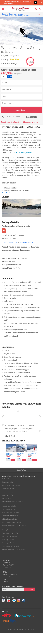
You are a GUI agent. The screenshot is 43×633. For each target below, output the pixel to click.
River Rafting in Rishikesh (10, 546)
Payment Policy (26, 242)
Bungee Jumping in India (10, 492)
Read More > (6, 193)
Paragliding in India (8, 489)
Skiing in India (6, 498)
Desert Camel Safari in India (11, 522)
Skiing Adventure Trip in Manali (21, 454)
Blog (4, 579)
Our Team (6, 563)
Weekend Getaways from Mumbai (13, 549)
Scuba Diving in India (9, 506)
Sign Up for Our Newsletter (12, 586)
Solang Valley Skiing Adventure (31, 454)
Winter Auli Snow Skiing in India (17, 16)
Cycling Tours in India (9, 530)
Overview (6, 127)
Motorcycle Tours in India (10, 512)
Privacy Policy (8, 577)
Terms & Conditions (10, 574)
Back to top (21, 470)
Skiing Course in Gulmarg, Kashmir (9, 454)
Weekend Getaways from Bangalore (14, 526)
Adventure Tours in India (10, 516)
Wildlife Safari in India (9, 519)
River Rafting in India (9, 509)
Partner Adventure (16, 14)
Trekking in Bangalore (9, 536)
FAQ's (5, 572)
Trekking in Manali (8, 540)
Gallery (15, 127)
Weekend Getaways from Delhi (12, 502)
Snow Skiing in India (24, 152)
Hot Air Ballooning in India (11, 485)
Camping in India (7, 495)
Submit (30, 589)
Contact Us (7, 567)
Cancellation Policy (9, 242)
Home (4, 14)
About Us (6, 560)
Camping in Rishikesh (9, 543)
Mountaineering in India (10, 533)
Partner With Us (8, 565)
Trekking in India (7, 482)
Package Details (26, 127)
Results (5, 582)
